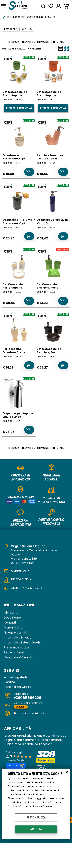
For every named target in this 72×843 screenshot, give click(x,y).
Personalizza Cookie (17, 687)
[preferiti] (51, 6)
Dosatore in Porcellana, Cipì (14, 157)
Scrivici (21, 706)
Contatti (10, 623)
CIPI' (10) (27, 29)
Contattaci (20, 571)
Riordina (9, 682)
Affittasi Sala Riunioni (27, 588)
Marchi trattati (14, 628)
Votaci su (13, 765)
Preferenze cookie (16, 647)
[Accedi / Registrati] (58, 6)
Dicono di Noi (21, 579)
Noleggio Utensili (15, 632)
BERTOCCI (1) (11, 29)
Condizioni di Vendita (18, 657)
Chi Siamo (11, 613)
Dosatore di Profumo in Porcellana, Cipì (19, 221)
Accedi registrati (15, 677)
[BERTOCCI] (8, 379)
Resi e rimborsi (14, 652)
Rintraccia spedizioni (29, 713)
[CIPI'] (8, 58)
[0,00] (66, 6)
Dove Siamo (12, 618)
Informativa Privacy (17, 637)
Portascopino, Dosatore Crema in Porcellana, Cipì (16, 352)
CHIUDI (66, 773)
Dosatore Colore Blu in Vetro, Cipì (52, 221)
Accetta (36, 829)
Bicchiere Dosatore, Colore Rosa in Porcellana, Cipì (50, 158)
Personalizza (36, 817)
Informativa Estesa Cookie (35, 806)
